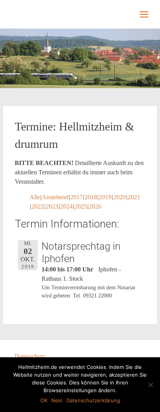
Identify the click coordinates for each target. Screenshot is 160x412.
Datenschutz (30, 356)
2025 (81, 206)
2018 (91, 197)
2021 (134, 197)
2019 (105, 197)
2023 (52, 206)
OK (43, 400)
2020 (119, 197)
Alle (35, 197)
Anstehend (55, 197)
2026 (95, 206)
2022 (37, 206)
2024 (66, 206)
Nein (57, 400)
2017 (76, 197)
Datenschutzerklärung (93, 400)
